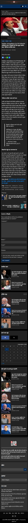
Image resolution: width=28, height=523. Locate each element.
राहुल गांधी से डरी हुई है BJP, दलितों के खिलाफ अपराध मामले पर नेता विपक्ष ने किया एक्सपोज (19, 273)
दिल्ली (16, 513)
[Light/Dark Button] (22, 6)
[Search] (25, 6)
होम (4, 513)
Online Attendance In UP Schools (17, 187)
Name (3, 239)
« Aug (2, 363)
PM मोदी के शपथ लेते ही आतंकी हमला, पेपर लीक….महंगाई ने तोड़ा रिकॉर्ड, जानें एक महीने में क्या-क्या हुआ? (14, 181)
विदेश (10, 513)
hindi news (21, 185)
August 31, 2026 (16, 276)
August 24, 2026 (16, 314)
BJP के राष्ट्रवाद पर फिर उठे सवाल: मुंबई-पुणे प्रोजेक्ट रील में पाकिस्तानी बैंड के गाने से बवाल (19, 301)
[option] (14, 302)
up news (16, 189)
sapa (3, 189)
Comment (4, 221)
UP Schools (21, 189)
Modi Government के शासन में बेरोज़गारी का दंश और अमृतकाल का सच (19, 312)
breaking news (15, 185)
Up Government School (9, 189)
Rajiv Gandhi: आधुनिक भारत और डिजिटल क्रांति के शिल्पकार (18, 322)
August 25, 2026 (16, 304)
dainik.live (14, 521)
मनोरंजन (22, 513)
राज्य (13, 513)
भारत (7, 513)
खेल (19, 513)
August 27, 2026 (16, 287)
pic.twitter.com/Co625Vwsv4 (14, 139)
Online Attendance (5, 187)
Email (3, 245)
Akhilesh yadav (8, 185)
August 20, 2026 (16, 324)
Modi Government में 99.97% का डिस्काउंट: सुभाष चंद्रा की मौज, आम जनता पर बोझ (19, 284)
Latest (3, 41)
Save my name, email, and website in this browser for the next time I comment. (13, 256)
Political (7, 41)
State (10, 41)
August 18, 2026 (16, 431)
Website (3, 250)
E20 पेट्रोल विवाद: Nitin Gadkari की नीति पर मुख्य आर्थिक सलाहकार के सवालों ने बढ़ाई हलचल (19, 428)
